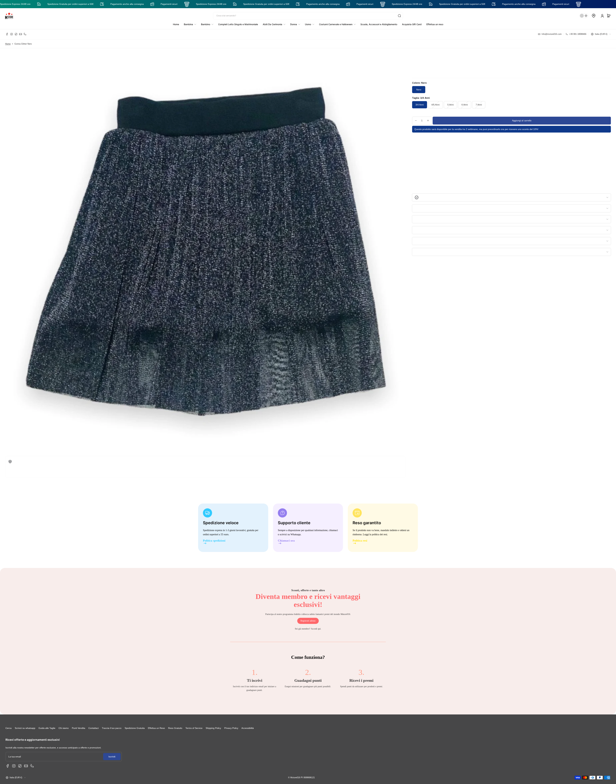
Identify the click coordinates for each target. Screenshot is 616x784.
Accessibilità (247, 728)
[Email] (20, 34)
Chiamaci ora (286, 540)
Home (8, 44)
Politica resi (360, 540)
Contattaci (93, 728)
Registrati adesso (308, 621)
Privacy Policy (231, 728)
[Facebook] (7, 34)
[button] (608, 15)
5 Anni (450, 104)
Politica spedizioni (214, 540)
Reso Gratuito (175, 728)
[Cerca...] (399, 15)
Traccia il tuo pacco (111, 728)
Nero (418, 89)
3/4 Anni (419, 104)
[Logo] (9, 15)
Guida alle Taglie (46, 728)
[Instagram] (11, 34)
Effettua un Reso (156, 728)
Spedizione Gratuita (135, 728)
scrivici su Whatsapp (290, 534)
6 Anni (465, 104)
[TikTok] (16, 34)
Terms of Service (193, 728)
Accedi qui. (316, 629)
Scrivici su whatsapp (25, 728)
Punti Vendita (78, 728)
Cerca (8, 728)
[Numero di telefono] (25, 34)
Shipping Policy (213, 728)
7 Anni (479, 104)
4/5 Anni (435, 104)
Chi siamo (64, 728)
